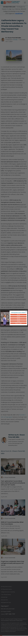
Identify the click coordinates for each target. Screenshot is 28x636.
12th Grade (18, 314)
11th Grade (18, 316)
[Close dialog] (26, 312)
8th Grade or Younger (18, 323)
